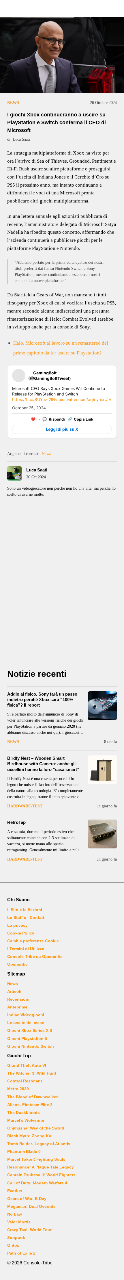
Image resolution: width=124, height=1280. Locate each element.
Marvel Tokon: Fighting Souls (36, 1159)
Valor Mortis (19, 1222)
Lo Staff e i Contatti (26, 917)
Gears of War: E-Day (26, 1198)
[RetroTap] (102, 834)
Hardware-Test (24, 806)
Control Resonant (24, 1081)
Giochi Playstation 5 (27, 1038)
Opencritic (17, 964)
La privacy (17, 925)
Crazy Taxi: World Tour (29, 1229)
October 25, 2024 (29, 407)
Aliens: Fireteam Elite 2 (29, 1104)
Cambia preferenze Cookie (33, 941)
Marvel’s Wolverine (25, 1120)
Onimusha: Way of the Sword (35, 1128)
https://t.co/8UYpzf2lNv (34, 399)
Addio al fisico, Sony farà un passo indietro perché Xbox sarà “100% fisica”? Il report (42, 699)
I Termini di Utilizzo (25, 948)
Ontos (13, 1245)
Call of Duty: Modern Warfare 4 (37, 1183)
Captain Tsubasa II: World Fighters (41, 1175)
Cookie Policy (20, 933)
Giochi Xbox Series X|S (29, 1030)
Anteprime (17, 1007)
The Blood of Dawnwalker (32, 1097)
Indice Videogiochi (25, 1015)
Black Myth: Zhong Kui (29, 1136)
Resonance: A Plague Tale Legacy (40, 1167)
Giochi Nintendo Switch (30, 1046)
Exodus (14, 1190)
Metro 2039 (18, 1088)
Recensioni (18, 999)
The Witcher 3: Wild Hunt (31, 1073)
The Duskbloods (23, 1112)
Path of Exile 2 (21, 1253)
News (13, 103)
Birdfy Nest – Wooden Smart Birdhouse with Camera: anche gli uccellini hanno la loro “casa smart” (43, 764)
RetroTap (16, 822)
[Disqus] (62, 587)
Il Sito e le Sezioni (24, 909)
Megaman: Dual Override (31, 1206)
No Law (14, 1214)
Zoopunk (16, 1237)
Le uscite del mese (25, 1022)
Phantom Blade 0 (24, 1151)
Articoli (14, 991)
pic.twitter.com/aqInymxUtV (85, 399)
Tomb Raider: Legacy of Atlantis (38, 1143)
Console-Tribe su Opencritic (35, 956)
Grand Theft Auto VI (26, 1065)
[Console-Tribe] (62, 8)
